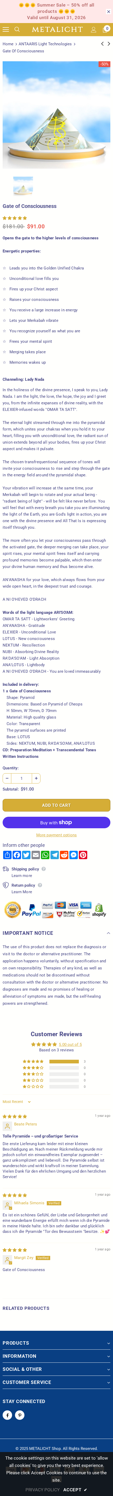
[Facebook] (7, 1415)
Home (8, 44)
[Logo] (57, 29)
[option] (56, 115)
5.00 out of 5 (70, 1044)
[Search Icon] (21, 30)
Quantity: (11, 768)
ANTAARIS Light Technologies (45, 44)
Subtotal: (11, 789)
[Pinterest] (19, 1415)
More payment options (56, 835)
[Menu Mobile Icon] (6, 29)
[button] (15, 218)
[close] (108, 11)
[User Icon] (93, 29)
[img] (15, 1116)
